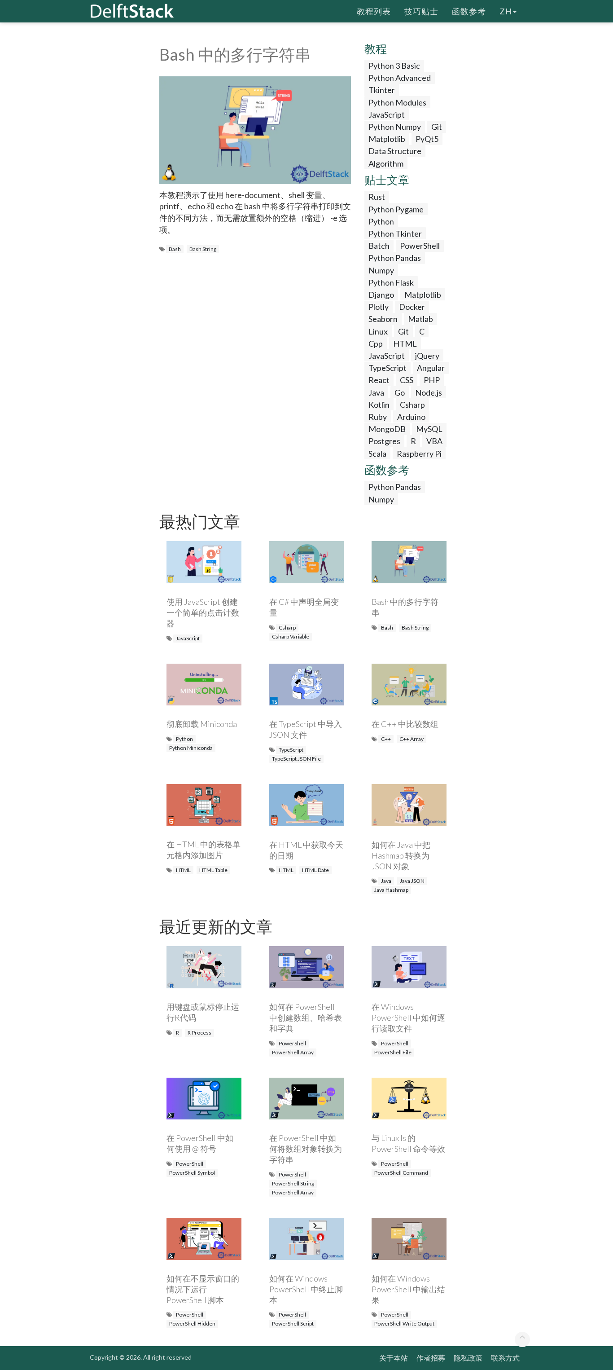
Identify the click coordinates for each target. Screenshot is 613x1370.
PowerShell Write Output (404, 1323)
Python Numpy (394, 127)
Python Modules (397, 102)
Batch (379, 246)
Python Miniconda (191, 747)
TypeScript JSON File (296, 758)
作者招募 (430, 1357)
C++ (386, 739)
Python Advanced (399, 78)
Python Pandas (394, 258)
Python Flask (391, 282)
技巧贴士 (421, 11)
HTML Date (315, 870)
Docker (412, 307)
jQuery (427, 356)
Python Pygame (396, 209)
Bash (175, 249)
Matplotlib (386, 139)
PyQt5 (427, 139)
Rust (376, 197)
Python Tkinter (395, 233)
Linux (378, 331)
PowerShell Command (401, 1172)
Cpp (375, 343)
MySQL (429, 429)
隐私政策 (468, 1357)
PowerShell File (393, 1052)
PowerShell (420, 246)
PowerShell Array (293, 1052)
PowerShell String (293, 1183)
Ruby (377, 417)
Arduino (411, 417)
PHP (432, 380)
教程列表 (374, 11)
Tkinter (381, 90)
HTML (405, 343)
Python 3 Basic (394, 65)
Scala (377, 453)
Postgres (384, 441)
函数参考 (469, 11)
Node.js (428, 392)
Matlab (420, 319)
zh (505, 11)
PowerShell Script (293, 1323)
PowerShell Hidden (192, 1323)
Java (376, 392)
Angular (431, 368)
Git (436, 127)
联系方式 (505, 1357)
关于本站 (393, 1357)
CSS (406, 380)
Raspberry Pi (419, 453)
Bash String (202, 249)
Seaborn (383, 319)
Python (381, 221)
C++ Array (411, 739)
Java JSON (412, 880)
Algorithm (385, 163)
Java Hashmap (391, 889)
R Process (199, 1032)
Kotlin (379, 405)
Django (381, 295)
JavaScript (386, 114)
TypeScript (387, 368)
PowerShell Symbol (192, 1172)
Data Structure (394, 151)
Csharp (412, 405)
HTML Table (213, 870)
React (379, 380)
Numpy (381, 270)
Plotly (378, 307)
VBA (434, 441)
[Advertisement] (36, 173)
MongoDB (387, 429)
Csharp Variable (290, 636)
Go (399, 392)
